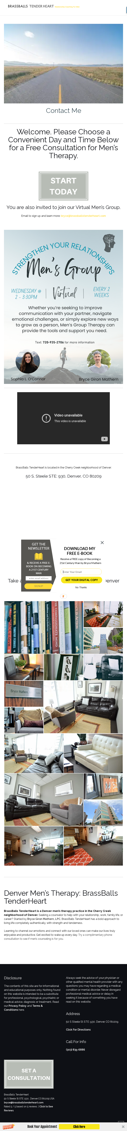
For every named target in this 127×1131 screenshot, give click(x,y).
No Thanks (81, 587)
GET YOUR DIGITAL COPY (81, 580)
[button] (80, 550)
